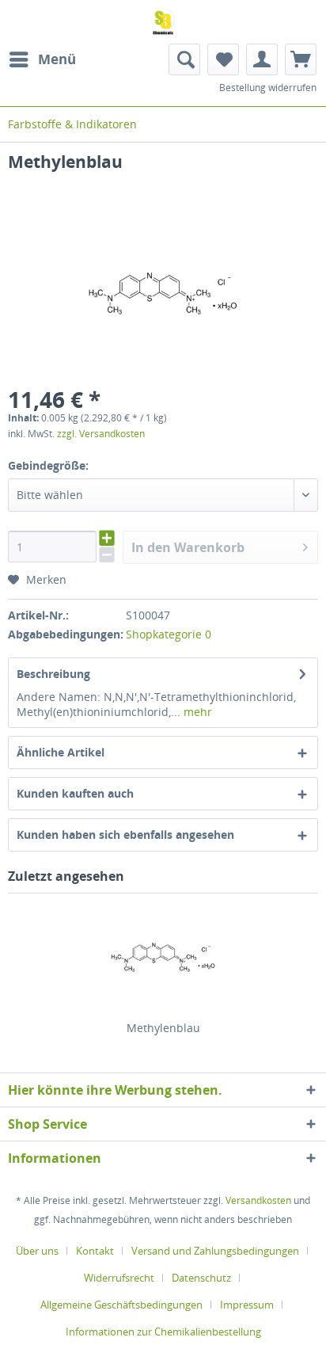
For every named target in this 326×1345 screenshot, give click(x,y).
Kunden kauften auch (75, 793)
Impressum (247, 1304)
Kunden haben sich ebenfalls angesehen (125, 834)
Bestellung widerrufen (268, 87)
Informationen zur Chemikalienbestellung (163, 1331)
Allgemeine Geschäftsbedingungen (121, 1304)
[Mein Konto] (262, 59)
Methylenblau (163, 1027)
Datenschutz (201, 1278)
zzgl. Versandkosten (101, 433)
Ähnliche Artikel (60, 752)
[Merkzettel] (223, 59)
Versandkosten (258, 1200)
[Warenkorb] (301, 59)
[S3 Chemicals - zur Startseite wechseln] (163, 22)
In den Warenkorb (187, 547)
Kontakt (95, 1251)
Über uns (37, 1251)
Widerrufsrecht (119, 1278)
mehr (196, 711)
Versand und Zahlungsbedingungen (215, 1251)
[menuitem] (42, 59)
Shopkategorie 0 (168, 634)
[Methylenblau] (163, 956)
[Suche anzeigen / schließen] (184, 59)
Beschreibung (53, 673)
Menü (57, 59)
